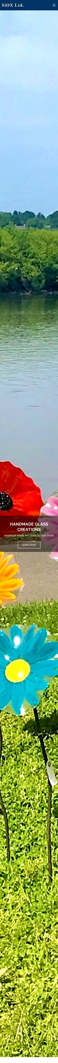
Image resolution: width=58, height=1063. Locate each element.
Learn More (29, 545)
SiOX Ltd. (13, 5)
